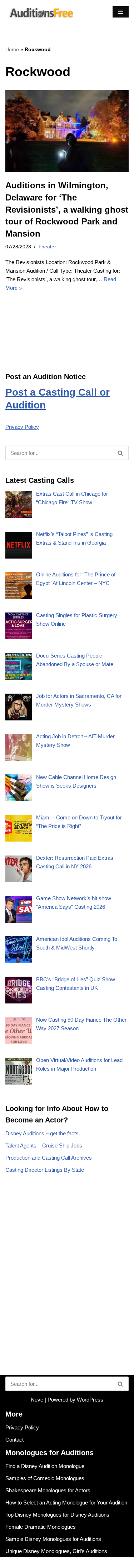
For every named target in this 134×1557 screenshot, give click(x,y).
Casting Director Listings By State (44, 1170)
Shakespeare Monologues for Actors (47, 1490)
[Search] (121, 453)
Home (12, 49)
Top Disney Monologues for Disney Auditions (57, 1515)
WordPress (90, 1400)
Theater (47, 246)
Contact (14, 1440)
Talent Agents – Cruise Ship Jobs (43, 1145)
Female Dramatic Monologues (40, 1527)
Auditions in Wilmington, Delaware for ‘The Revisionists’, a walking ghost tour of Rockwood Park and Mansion (66, 209)
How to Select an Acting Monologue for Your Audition (66, 1502)
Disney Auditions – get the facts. (42, 1133)
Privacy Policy (22, 427)
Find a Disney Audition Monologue (44, 1466)
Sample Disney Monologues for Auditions (53, 1539)
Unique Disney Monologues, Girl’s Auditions (56, 1551)
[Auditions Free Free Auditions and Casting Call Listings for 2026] (40, 12)
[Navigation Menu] (121, 12)
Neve (37, 1400)
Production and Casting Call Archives (48, 1158)
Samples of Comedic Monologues (44, 1478)
